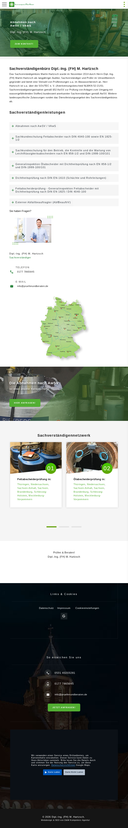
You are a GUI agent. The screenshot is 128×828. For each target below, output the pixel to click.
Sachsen (99, 488)
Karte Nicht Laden (74, 772)
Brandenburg (24, 491)
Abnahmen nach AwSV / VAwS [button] (35, 126)
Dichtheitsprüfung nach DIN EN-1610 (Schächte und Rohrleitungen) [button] (60, 178)
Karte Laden (54, 772)
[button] (52, 526)
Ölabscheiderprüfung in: (89, 479)
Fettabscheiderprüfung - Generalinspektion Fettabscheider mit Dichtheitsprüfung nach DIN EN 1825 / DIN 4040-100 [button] (57, 190)
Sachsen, (43, 488)
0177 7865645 (25, 271)
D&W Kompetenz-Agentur (77, 820)
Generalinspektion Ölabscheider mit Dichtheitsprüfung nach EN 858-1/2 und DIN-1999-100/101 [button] (63, 166)
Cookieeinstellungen (87, 608)
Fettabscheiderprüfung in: (34, 479)
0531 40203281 (65, 673)
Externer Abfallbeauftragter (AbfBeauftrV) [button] (43, 202)
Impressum (64, 608)
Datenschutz (46, 608)
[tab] (64, 126)
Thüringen (23, 484)
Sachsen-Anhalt (26, 488)
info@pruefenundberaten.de (32, 286)
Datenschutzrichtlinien (63, 765)
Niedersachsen (40, 484)
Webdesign (46, 820)
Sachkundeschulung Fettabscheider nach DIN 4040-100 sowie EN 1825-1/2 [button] (63, 138)
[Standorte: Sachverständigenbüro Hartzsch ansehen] (64, 328)
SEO (57, 820)
